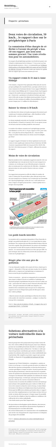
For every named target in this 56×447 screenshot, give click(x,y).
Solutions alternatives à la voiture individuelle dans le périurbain (27, 334)
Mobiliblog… (10, 5)
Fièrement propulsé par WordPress (18, 444)
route (18, 316)
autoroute (36, 314)
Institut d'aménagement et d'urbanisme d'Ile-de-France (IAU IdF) (30, 430)
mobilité (10, 432)
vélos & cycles (12, 433)
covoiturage (11, 430)
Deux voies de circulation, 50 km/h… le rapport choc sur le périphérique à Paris (28, 37)
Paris (10, 316)
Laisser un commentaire (15, 317)
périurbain (14, 316)
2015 (38, 429)
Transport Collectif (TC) (34, 316)
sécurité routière (24, 316)
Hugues (20, 314)
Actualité (26, 314)
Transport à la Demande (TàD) (25, 432)
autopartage (43, 429)
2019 (32, 314)
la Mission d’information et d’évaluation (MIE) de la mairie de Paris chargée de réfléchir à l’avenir (28, 67)
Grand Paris (42, 314)
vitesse (41, 316)
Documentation (31, 429)
